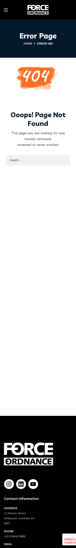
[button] (70, 9)
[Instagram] (9, 484)
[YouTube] (33, 484)
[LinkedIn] (21, 484)
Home (28, 43)
